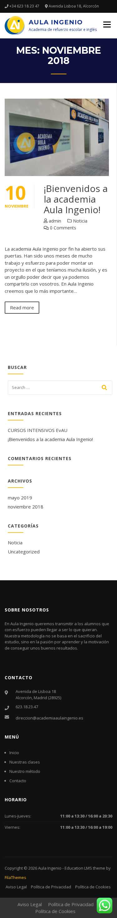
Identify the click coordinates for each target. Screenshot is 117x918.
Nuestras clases (24, 762)
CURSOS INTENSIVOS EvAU (37, 430)
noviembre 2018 (25, 506)
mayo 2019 (20, 497)
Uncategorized (24, 551)
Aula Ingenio (56, 22)
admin (55, 221)
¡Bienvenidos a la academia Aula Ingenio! (76, 199)
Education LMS (78, 868)
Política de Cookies (93, 887)
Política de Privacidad (51, 887)
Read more (22, 307)
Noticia (80, 221)
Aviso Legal (16, 887)
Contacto (17, 780)
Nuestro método (24, 771)
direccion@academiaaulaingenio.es (49, 718)
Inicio (14, 752)
